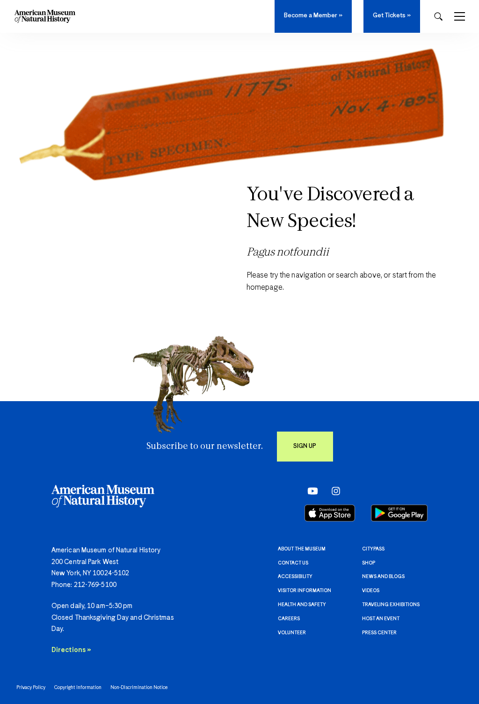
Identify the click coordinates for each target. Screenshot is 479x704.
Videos (370, 590)
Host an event (380, 618)
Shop (368, 563)
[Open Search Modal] (438, 16)
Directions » (71, 650)
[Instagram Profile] (332, 490)
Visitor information (304, 590)
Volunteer (292, 633)
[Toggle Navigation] (459, 16)
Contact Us (293, 563)
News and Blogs (383, 576)
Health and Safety (302, 604)
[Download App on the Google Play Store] (399, 513)
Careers (289, 618)
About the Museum (302, 549)
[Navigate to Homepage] (45, 16)
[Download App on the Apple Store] (330, 513)
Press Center (379, 633)
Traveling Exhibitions (391, 604)
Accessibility (295, 576)
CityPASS (373, 549)
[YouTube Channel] (310, 490)
